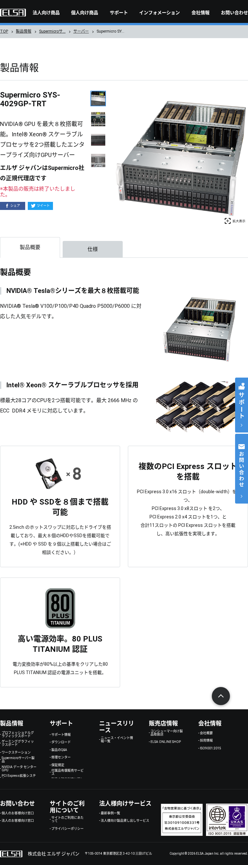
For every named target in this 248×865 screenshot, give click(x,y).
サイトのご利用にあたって (67, 819)
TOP (4, 31)
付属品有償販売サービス (67, 772)
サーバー (81, 31)
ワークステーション (16, 752)
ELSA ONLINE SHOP (165, 742)
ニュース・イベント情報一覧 (117, 739)
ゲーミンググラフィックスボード (18, 743)
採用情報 (206, 740)
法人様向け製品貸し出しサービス (125, 820)
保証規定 (57, 765)
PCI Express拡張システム (19, 777)
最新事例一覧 (110, 813)
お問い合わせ (234, 12)
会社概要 (206, 733)
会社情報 (200, 12)
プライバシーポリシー (67, 828)
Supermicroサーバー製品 (18, 759)
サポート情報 (61, 734)
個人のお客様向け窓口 (18, 813)
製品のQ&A (59, 750)
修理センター (61, 757)
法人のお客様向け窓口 (18, 820)
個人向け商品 (84, 12)
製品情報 (23, 31)
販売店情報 (163, 723)
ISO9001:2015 (210, 748)
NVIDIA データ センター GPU (19, 769)
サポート (119, 12)
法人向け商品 (46, 12)
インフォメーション (159, 12)
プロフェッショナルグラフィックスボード (18, 734)
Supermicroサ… (52, 31)
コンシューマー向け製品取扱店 (166, 733)
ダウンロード (61, 742)
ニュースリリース (116, 727)
